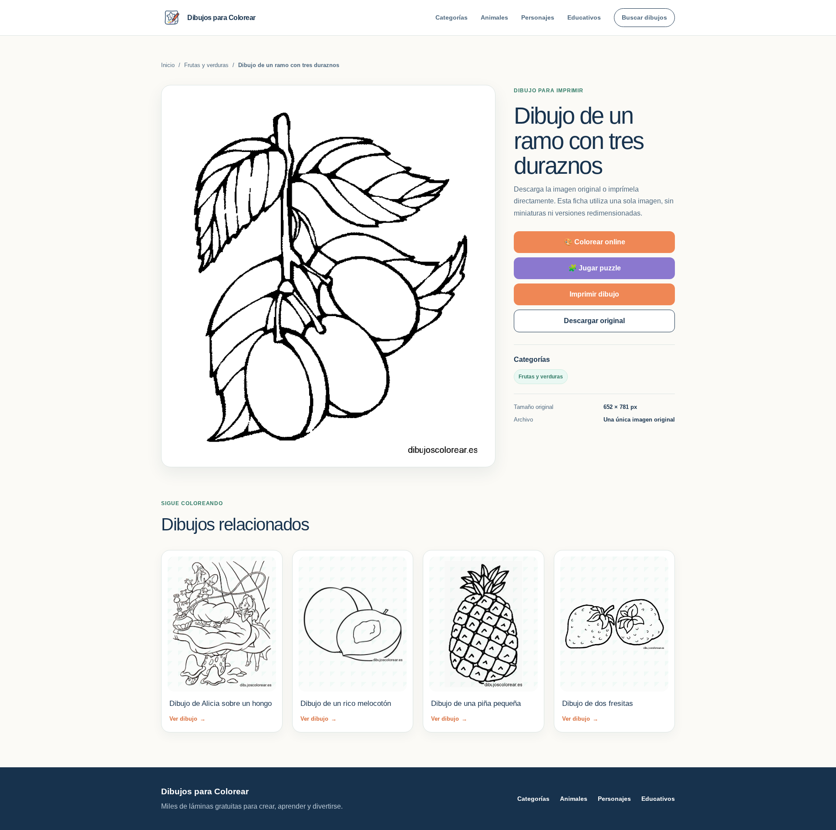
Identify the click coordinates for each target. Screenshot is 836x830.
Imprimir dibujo (594, 293)
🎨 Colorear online (594, 241)
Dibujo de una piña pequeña (476, 703)
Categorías (451, 17)
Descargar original (594, 320)
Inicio (168, 65)
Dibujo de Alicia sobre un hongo (220, 703)
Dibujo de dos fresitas (597, 703)
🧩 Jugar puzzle (594, 267)
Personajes (537, 17)
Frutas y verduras (206, 65)
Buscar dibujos (644, 17)
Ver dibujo (187, 718)
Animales (494, 17)
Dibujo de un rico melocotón (345, 703)
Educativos (584, 17)
